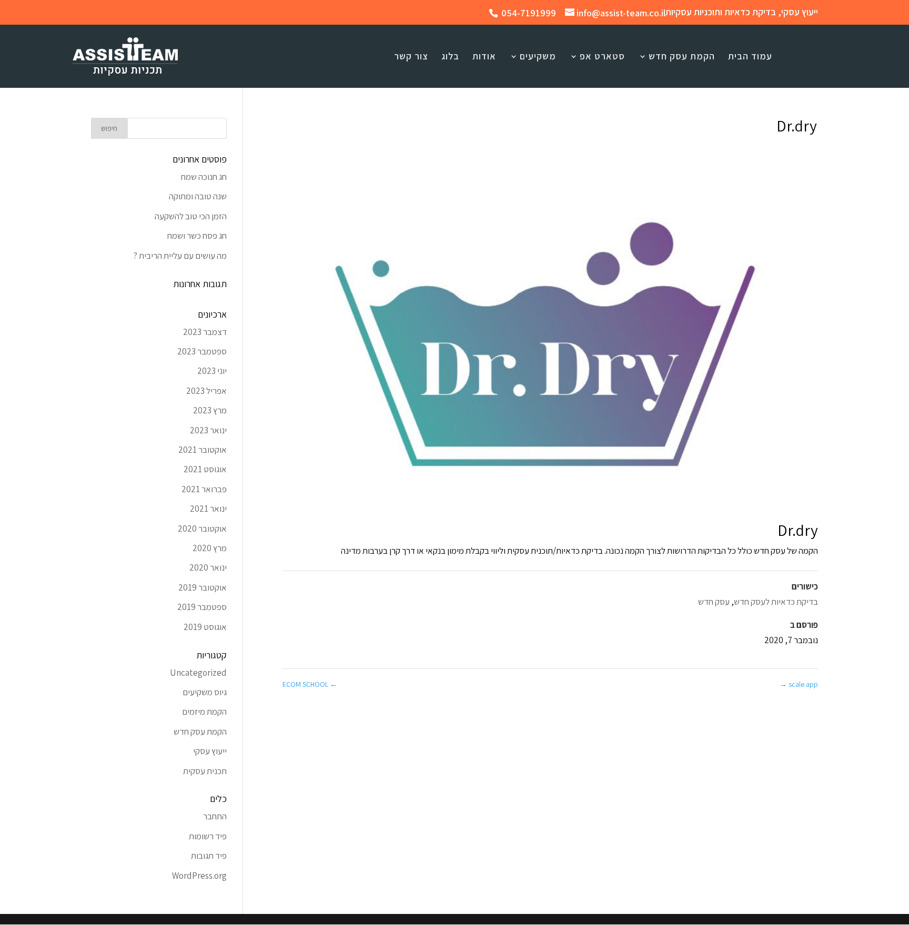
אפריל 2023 (206, 391)
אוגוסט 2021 (205, 469)
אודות (484, 57)
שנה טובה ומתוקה (198, 196)
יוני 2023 (212, 371)
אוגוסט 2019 (205, 627)
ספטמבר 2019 (202, 607)
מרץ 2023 (210, 410)
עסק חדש (714, 601)
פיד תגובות (209, 855)
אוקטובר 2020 (202, 528)
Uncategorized (198, 672)
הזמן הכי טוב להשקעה (191, 216)
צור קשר (411, 57)
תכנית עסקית (205, 771)
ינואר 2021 (208, 508)
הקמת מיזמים (204, 711)
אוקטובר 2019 (202, 587)
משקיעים (538, 57)
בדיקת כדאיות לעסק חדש (776, 601)
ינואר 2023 (208, 430)
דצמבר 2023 (205, 332)
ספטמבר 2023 (202, 351)
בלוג (450, 57)
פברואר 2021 (204, 489)
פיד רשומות (208, 836)
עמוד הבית (750, 57)
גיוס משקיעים (205, 692)
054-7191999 (528, 13)
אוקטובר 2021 (202, 449)
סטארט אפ (602, 57)
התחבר (215, 816)
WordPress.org (199, 875)
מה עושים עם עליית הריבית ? (180, 255)
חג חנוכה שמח (204, 176)
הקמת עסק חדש (682, 57)
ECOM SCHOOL (309, 684)
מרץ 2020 (210, 548)
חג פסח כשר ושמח (197, 235)
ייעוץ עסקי (210, 751)
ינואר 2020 (208, 567)
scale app (799, 684)
